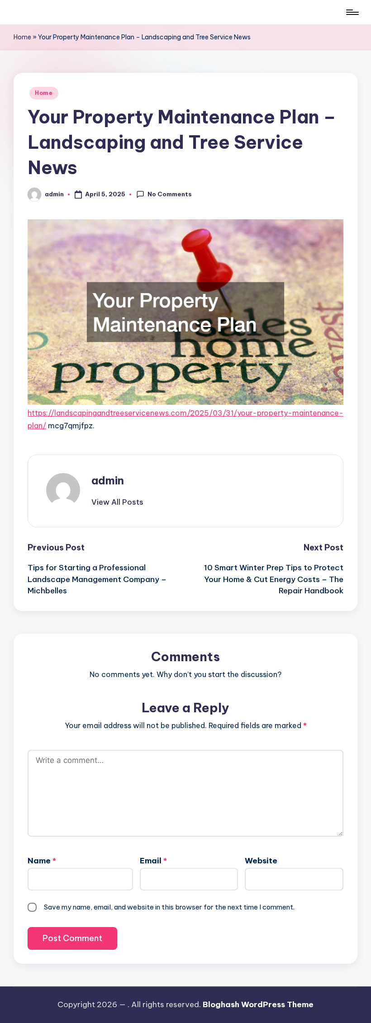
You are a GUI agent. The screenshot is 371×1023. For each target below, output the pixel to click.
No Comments (169, 194)
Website (261, 861)
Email (153, 861)
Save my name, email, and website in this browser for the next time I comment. (169, 907)
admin (107, 480)
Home (22, 37)
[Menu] (351, 12)
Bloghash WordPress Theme (258, 1004)
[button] (117, 502)
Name (42, 861)
